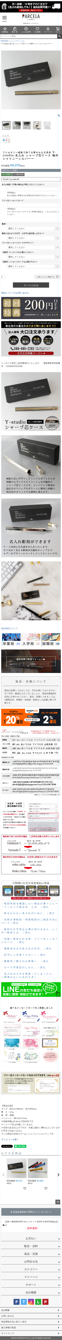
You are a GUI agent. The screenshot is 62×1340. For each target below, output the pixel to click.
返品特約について (9, 628)
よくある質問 (26, 32)
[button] (3, 1175)
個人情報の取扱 (8, 1327)
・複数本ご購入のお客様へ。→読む (25, 961)
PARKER (4, 41)
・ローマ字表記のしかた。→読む (23, 967)
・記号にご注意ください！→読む (23, 954)
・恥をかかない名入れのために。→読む (28, 913)
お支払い (31, 1238)
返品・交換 (31, 1253)
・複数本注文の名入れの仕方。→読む (26, 948)
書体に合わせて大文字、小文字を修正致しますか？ (23, 233)
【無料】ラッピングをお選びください (18, 252)
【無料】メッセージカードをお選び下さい (20, 262)
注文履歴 (37, 32)
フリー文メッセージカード (12, 201)
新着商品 (5, 32)
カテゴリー (31, 1269)
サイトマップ (7, 1333)
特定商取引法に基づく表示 (13, 1322)
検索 (59, 36)
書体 (4, 224)
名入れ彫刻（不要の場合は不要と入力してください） (23, 184)
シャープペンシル (17, 41)
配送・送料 (31, 1246)
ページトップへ (57, 1202)
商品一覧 (15, 32)
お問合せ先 (31, 1261)
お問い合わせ (7, 1316)
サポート (31, 1284)
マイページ (48, 32)
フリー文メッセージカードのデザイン (18, 243)
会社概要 (31, 1292)
